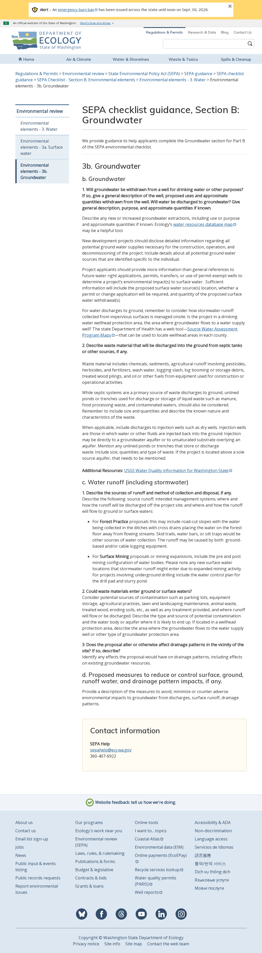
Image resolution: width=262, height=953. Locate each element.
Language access (211, 839)
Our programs (89, 822)
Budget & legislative (94, 869)
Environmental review (83, 73)
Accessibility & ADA (213, 822)
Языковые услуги (212, 880)
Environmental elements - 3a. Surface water (41, 147)
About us (24, 822)
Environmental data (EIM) (159, 847)
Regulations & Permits (164, 32)
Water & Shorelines (131, 59)
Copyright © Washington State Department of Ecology (131, 937)
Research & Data (202, 32)
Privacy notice (86, 944)
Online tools (146, 822)
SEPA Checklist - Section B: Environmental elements (86, 80)
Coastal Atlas (147, 839)
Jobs (19, 847)
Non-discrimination (213, 831)
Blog (224, 32)
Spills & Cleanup (236, 59)
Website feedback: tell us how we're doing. (135, 802)
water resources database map (203, 224)
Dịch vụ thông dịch (212, 872)
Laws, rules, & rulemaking (100, 853)
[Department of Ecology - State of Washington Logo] (34, 40)
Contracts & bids (91, 878)
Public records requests (37, 878)
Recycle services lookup (157, 869)
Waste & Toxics (183, 59)
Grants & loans (89, 886)
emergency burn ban (76, 9)
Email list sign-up (31, 839)
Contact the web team (168, 944)
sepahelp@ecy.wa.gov (111, 750)
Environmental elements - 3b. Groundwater (34, 171)
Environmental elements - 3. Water (172, 80)
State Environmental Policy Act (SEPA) (144, 73)
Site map (133, 944)
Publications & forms (95, 861)
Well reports (147, 892)
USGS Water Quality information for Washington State (176, 470)
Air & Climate (78, 59)
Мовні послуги (209, 888)
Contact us (25, 831)
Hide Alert (218, 6)
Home (28, 59)
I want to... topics (151, 831)
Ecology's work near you (98, 831)
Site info (112, 944)
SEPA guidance (198, 73)
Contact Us (243, 32)
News (20, 855)
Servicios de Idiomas (214, 847)
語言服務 (203, 855)
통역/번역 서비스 (210, 863)
